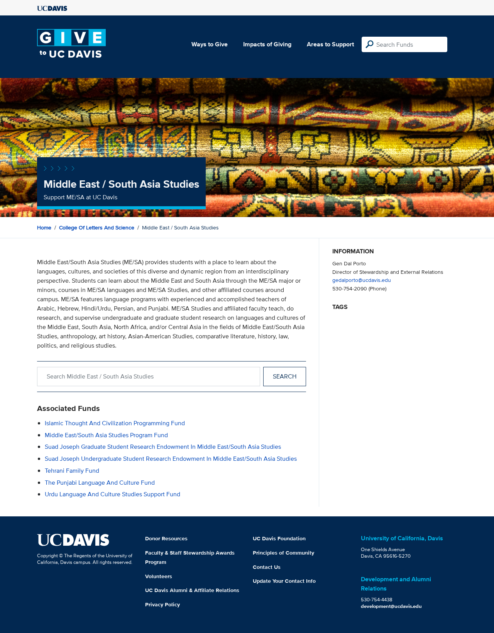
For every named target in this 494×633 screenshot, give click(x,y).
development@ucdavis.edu (391, 606)
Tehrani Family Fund (72, 470)
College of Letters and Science (96, 227)
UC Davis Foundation (279, 538)
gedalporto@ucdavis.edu (361, 280)
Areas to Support (330, 44)
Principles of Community (283, 553)
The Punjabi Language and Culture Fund (100, 482)
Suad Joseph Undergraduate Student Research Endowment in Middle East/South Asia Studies (171, 458)
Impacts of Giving (267, 44)
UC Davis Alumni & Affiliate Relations (192, 590)
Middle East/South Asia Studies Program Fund (106, 435)
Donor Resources (166, 538)
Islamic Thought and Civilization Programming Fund (115, 423)
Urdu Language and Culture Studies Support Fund (112, 494)
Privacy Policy (162, 604)
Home (44, 227)
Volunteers (158, 576)
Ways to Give (209, 44)
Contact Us (267, 567)
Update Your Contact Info (284, 581)
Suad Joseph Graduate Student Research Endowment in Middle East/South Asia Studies (163, 446)
